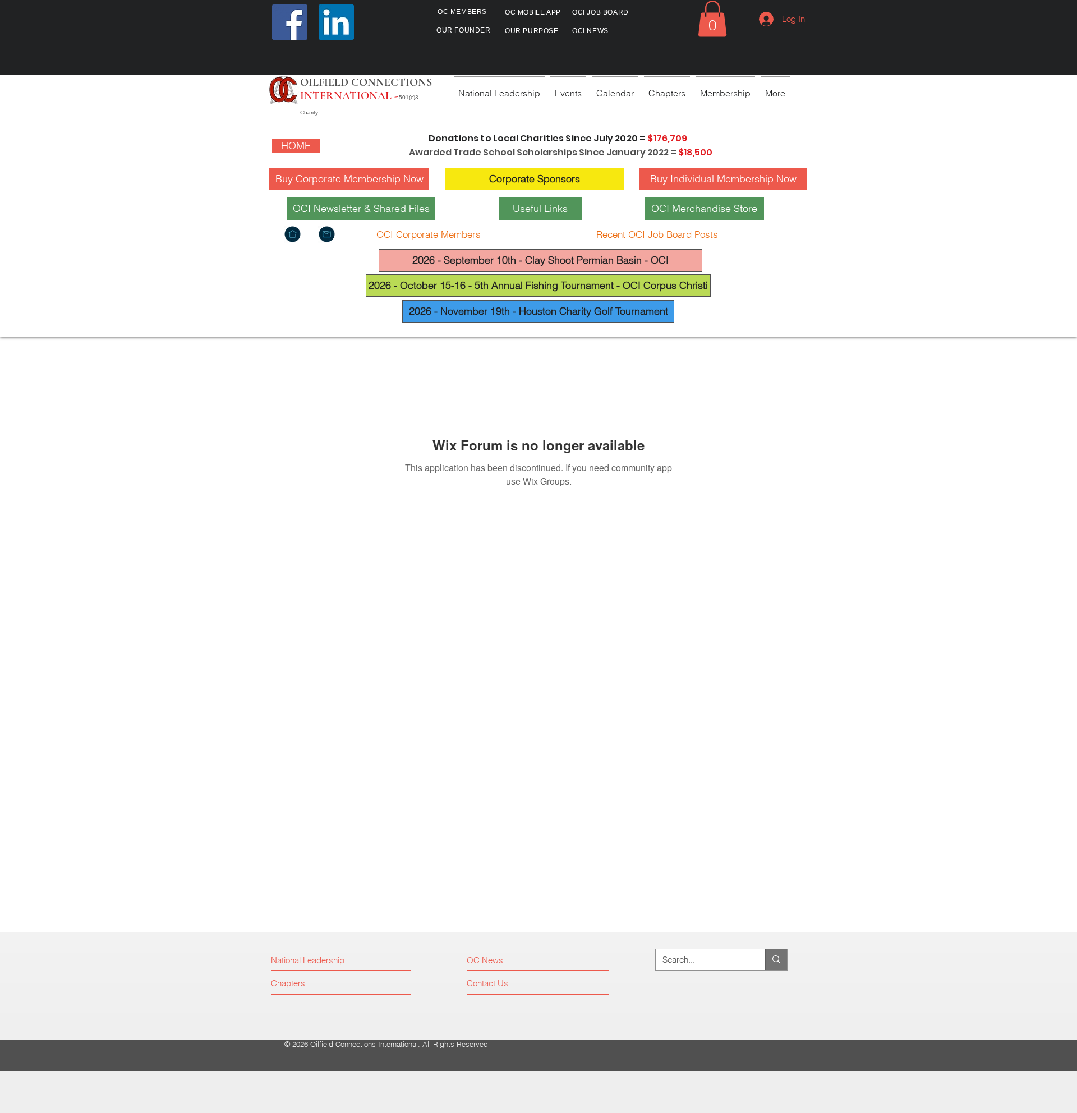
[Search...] (776, 959)
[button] (712, 19)
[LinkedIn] (336, 22)
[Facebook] (289, 22)
